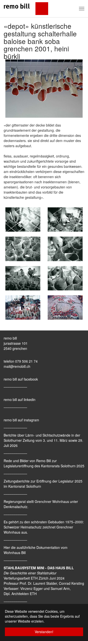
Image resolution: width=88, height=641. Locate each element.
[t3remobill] (26, 8)
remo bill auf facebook (21, 379)
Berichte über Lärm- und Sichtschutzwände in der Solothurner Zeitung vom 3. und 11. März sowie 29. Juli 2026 (43, 440)
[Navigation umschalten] (81, 8)
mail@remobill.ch (17, 366)
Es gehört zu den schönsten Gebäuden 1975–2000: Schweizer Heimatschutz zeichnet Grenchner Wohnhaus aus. (44, 527)
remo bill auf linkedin (19, 399)
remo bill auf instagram (21, 419)
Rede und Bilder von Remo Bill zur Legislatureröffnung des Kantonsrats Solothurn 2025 (44, 463)
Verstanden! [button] (44, 631)
